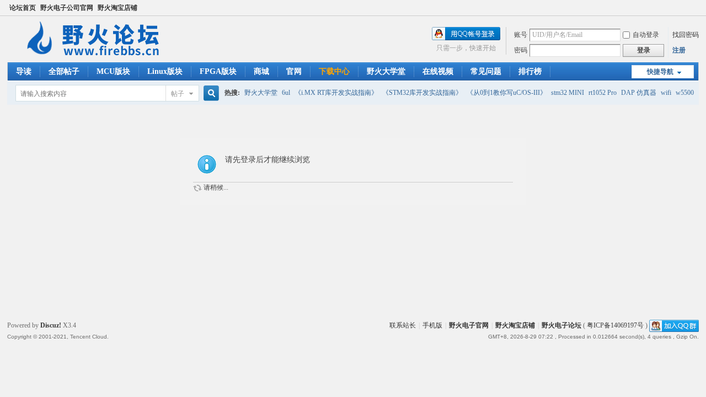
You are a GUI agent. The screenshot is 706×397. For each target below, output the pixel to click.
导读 (23, 71)
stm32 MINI (567, 92)
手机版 (432, 325)
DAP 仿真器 (638, 92)
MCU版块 (113, 71)
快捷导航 (660, 72)
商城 (261, 71)
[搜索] (209, 93)
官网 (294, 71)
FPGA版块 (218, 71)
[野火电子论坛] (98, 56)
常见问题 (485, 71)
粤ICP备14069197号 (615, 325)
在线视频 (437, 71)
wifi (666, 92)
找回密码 (685, 35)
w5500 (685, 92)
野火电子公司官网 (66, 8)
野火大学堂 (386, 71)
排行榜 (530, 71)
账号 (520, 35)
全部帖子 (64, 71)
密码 (520, 50)
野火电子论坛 (561, 325)
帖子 (177, 94)
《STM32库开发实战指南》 (422, 92)
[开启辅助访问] (696, 8)
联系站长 (402, 325)
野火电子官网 (469, 325)
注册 (679, 50)
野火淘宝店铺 (117, 8)
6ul (286, 92)
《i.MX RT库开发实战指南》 (336, 92)
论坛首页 (22, 8)
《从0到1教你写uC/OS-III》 (507, 92)
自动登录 (646, 35)
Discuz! (50, 325)
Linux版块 (165, 71)
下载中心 (334, 71)
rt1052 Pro (603, 92)
